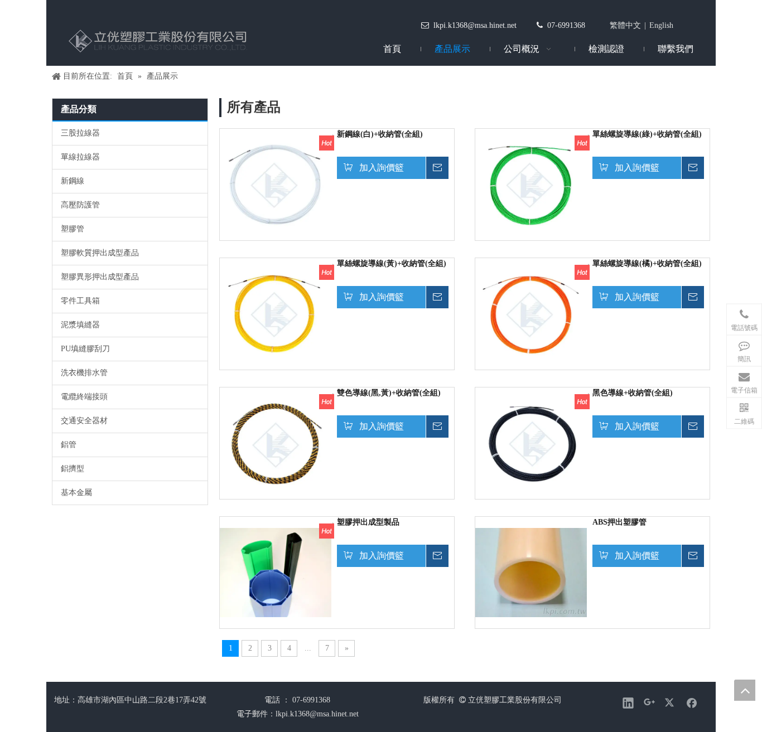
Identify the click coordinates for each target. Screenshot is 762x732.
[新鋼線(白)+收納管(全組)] (275, 184)
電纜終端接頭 (84, 396)
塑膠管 (72, 229)
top (744, 690)
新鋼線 (72, 181)
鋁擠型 (72, 468)
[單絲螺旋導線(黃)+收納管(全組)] (275, 313)
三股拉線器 (80, 133)
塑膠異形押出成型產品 (100, 277)
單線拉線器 (80, 157)
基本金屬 (76, 492)
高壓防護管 (80, 205)
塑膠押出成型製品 (368, 522)
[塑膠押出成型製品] (275, 572)
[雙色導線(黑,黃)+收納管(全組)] (275, 442)
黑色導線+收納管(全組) (632, 393)
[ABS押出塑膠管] (531, 572)
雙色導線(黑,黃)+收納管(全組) (389, 393)
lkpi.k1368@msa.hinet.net (475, 25)
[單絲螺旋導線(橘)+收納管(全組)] (531, 313)
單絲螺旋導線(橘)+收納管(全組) (647, 263)
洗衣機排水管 (84, 373)
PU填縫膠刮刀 (85, 349)
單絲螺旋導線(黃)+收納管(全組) (391, 263)
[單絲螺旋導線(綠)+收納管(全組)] (531, 184)
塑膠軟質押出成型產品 (100, 253)
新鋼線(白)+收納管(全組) (380, 134)
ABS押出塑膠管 (619, 522)
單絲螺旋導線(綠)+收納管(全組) (647, 134)
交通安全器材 (84, 420)
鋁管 (68, 444)
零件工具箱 (80, 301)
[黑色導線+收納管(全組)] (531, 442)
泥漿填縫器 (80, 325)
